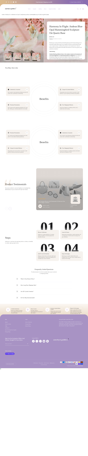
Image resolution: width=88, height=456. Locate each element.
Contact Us (7, 328)
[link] (75, 199)
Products (7, 14)
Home (29, 8)
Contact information (44, 364)
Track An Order (8, 324)
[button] (77, 9)
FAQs (6, 326)
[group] (22, 40)
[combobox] (76, 2)
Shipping (51, 38)
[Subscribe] (27, 343)
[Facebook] (6, 2)
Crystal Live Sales (52, 8)
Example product (74, 205)
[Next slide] (42, 56)
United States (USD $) (75, 2)
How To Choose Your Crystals (10, 329)
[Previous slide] (1, 56)
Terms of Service (28, 322)
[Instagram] (8, 2)
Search (6, 322)
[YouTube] (13, 2)
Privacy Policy (7, 331)
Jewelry (40, 8)
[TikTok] (11, 2)
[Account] (80, 9)
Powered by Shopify (79, 365)
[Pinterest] (16, 2)
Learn (59, 8)
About (45, 8)
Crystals (34, 8)
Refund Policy (28, 326)
